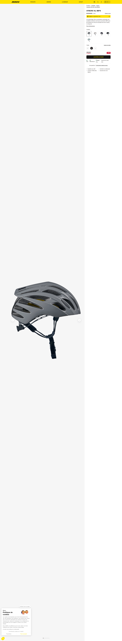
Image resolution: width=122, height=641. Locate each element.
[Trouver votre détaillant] (94, 2)
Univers (48, 1)
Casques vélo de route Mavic (93, 7)
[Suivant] (79, 320)
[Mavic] (15, 2)
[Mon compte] (101, 2)
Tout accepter (23, 633)
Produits (32, 1)
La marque (65, 1)
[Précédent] (12, 320)
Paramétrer (8, 633)
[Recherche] (98, 2)
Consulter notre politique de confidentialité (11, 629)
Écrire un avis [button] (108, 13)
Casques (93, 5)
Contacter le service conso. (102, 65)
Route (97, 5)
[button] (3, 638)
